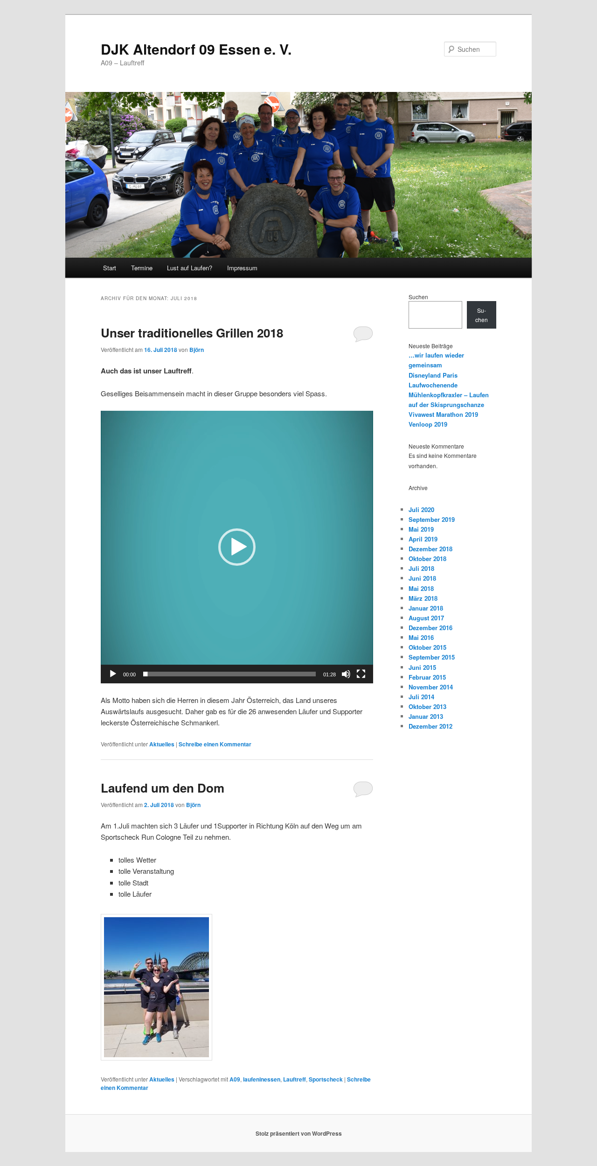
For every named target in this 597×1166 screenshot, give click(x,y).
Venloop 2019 (428, 424)
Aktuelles (161, 744)
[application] (237, 547)
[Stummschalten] (346, 674)
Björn (196, 349)
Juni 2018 (422, 578)
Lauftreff (294, 1079)
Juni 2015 (422, 667)
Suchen (418, 297)
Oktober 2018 (427, 558)
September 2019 (432, 519)
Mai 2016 (421, 637)
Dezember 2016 (430, 627)
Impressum (242, 267)
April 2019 (423, 538)
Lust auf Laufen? (189, 267)
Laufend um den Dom (162, 787)
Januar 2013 (426, 716)
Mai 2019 (421, 529)
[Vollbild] (361, 674)
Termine (142, 267)
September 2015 (432, 657)
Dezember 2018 (430, 548)
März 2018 (423, 598)
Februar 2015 (427, 677)
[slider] (229, 674)
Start (109, 267)
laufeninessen (261, 1079)
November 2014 (431, 686)
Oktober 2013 (427, 706)
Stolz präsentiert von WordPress (299, 1133)
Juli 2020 (421, 509)
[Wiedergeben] (113, 674)
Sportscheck (326, 1079)
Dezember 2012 (430, 726)
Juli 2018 (421, 568)
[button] (237, 547)
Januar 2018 (426, 608)
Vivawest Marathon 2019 (443, 414)
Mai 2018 (421, 588)
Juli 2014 (421, 696)
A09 (234, 1079)
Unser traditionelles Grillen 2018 (192, 332)
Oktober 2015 (427, 647)
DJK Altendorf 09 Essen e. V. (196, 49)
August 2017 (426, 617)
